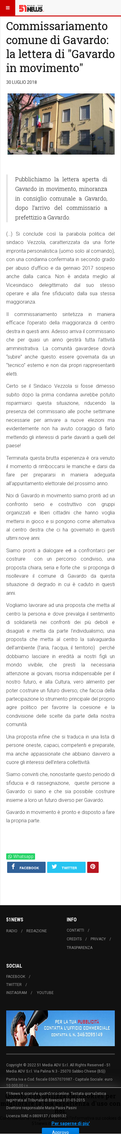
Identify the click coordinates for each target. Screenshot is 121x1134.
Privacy (98, 939)
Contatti (75, 930)
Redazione (36, 931)
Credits (74, 939)
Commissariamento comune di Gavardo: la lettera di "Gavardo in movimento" (60, 46)
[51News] (31, 8)
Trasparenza (79, 948)
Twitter (14, 985)
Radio (11, 931)
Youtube (45, 993)
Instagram (16, 993)
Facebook (15, 976)
